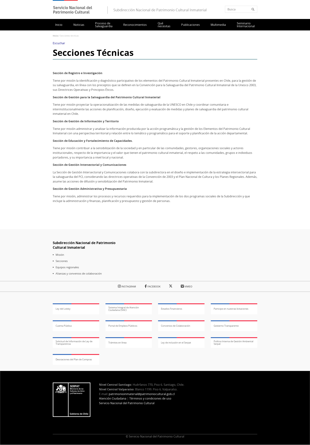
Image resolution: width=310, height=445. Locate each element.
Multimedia (218, 25)
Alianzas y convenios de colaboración (79, 273)
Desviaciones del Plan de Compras (74, 359)
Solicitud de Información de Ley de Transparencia (74, 342)
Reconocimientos (135, 25)
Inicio (58, 25)
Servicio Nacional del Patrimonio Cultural (126, 403)
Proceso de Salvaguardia (103, 24)
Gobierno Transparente (226, 325)
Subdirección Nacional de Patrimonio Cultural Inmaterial (84, 245)
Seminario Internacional (246, 24)
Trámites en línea (117, 342)
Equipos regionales (67, 267)
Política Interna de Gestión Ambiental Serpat (233, 342)
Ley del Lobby (63, 308)
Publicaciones (190, 25)
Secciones (62, 261)
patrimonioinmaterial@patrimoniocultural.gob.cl (142, 394)
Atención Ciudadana (112, 398)
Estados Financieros (171, 308)
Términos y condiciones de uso (150, 398)
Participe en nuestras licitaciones (231, 308)
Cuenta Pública (64, 325)
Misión (60, 254)
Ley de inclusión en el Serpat (176, 342)
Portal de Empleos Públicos (122, 325)
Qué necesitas (164, 24)
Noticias (78, 25)
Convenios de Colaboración (175, 325)
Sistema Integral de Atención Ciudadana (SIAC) (123, 309)
